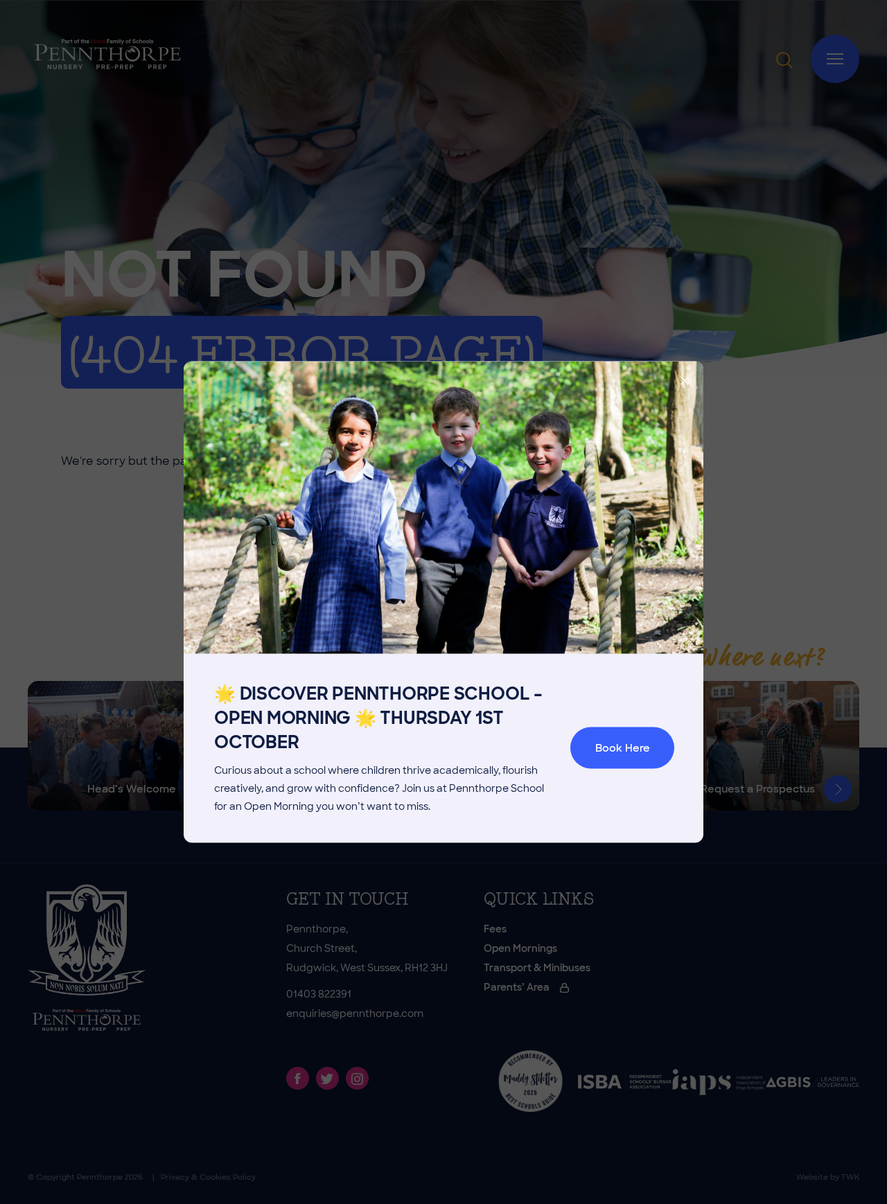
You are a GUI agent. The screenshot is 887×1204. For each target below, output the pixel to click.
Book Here (622, 748)
